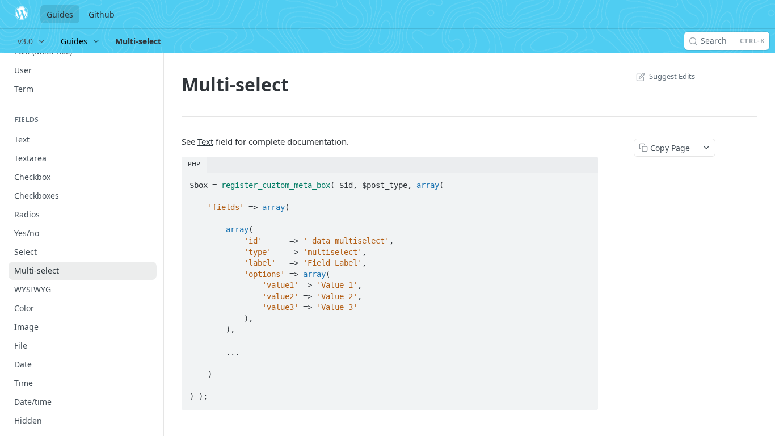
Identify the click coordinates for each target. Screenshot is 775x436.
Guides (60, 14)
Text (205, 141)
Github (102, 14)
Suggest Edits (672, 76)
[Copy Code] (584, 181)
